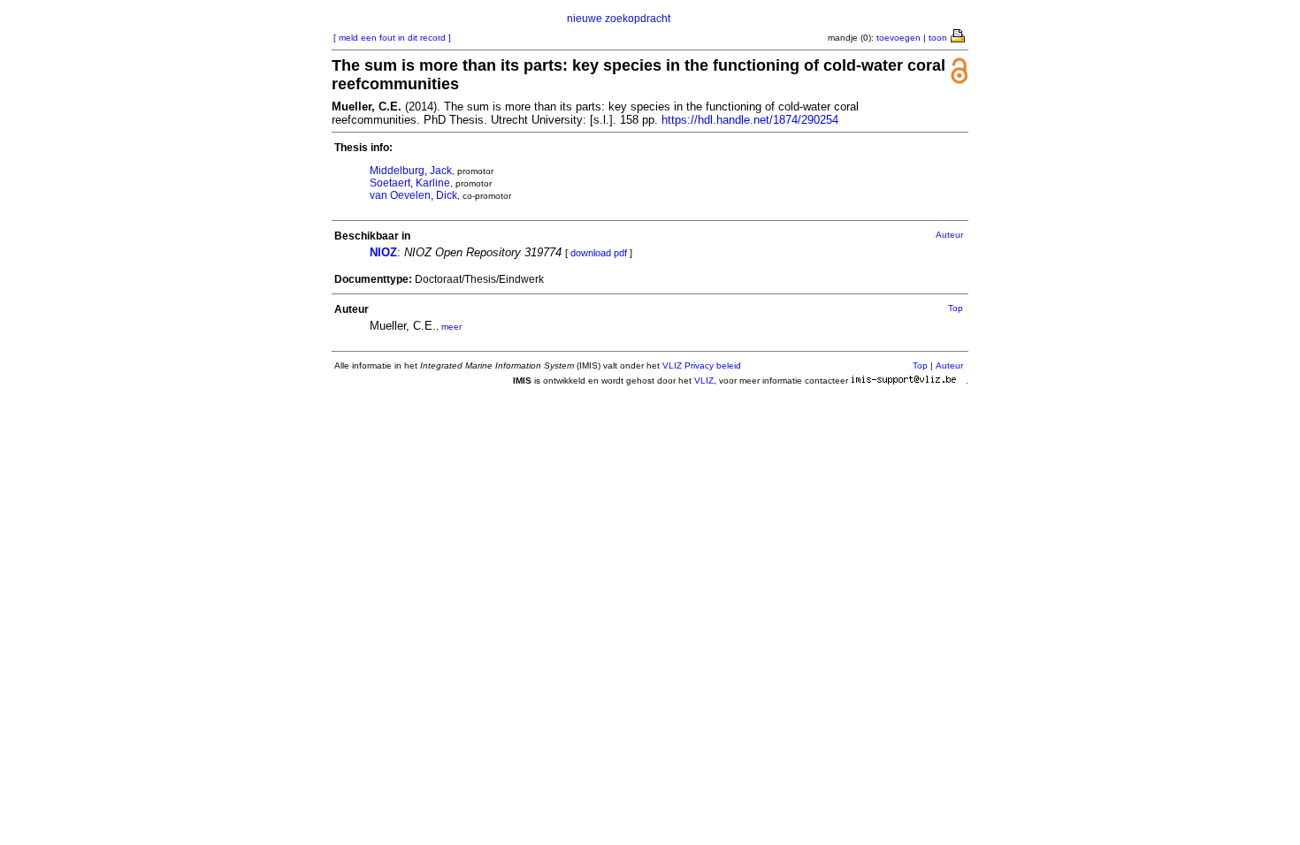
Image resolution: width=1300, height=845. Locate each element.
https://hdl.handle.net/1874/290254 (749, 119)
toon (938, 37)
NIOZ (383, 252)
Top (955, 308)
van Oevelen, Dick (413, 195)
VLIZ (704, 380)
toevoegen (898, 37)
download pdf (598, 252)
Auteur (949, 235)
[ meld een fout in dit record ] (392, 37)
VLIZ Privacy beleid (701, 365)
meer (451, 326)
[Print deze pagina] (959, 34)
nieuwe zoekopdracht (618, 18)
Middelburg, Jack (411, 170)
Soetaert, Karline (410, 183)
